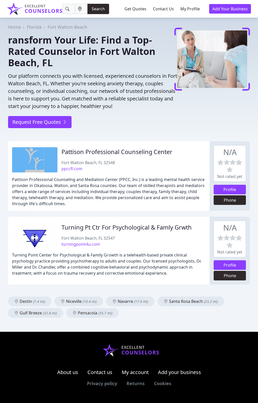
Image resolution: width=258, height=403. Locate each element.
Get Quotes (135, 9)
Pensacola (94, 313)
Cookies (162, 383)
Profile (229, 189)
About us (67, 372)
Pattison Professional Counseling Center (116, 152)
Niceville (81, 301)
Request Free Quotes (37, 122)
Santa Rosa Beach (193, 301)
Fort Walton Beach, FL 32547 (88, 238)
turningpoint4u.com (80, 244)
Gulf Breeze (38, 313)
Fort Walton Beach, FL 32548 (88, 162)
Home (14, 27)
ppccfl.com (71, 168)
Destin (32, 301)
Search (98, 9)
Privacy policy (102, 383)
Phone (230, 200)
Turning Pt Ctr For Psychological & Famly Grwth (126, 227)
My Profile (190, 9)
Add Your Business (230, 9)
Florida (34, 27)
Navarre (132, 301)
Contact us (99, 372)
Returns (135, 383)
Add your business (179, 372)
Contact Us (163, 9)
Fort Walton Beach (67, 27)
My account (135, 372)
